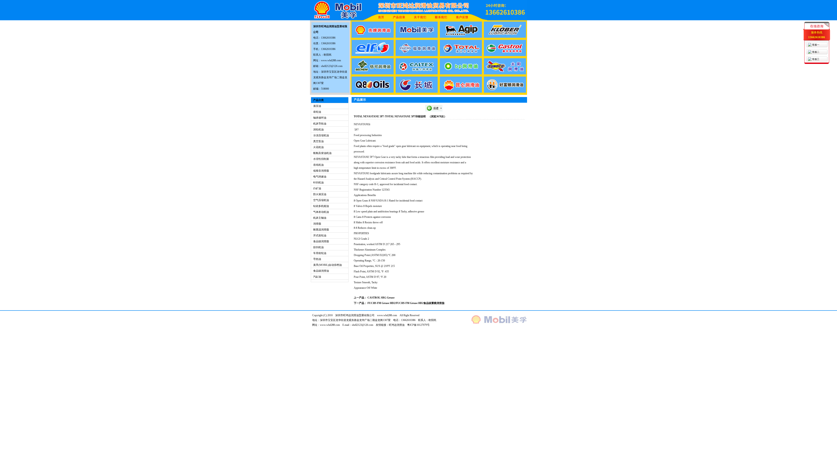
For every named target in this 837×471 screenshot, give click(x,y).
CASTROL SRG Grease (381, 297)
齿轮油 (317, 111)
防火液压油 (319, 194)
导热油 (317, 259)
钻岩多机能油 (321, 206)
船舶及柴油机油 (322, 153)
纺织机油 (318, 247)
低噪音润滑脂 (321, 170)
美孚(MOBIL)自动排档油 (327, 264)
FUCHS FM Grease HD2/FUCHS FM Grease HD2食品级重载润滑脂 (405, 303)
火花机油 (318, 147)
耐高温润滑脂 (321, 229)
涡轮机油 (318, 129)
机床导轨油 (319, 123)
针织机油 (318, 182)
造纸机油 (318, 164)
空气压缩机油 (321, 200)
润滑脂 (317, 223)
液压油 (317, 106)
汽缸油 (317, 276)
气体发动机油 (321, 211)
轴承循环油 (319, 117)
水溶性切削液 (321, 158)
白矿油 (317, 188)
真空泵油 (318, 141)
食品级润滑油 (321, 270)
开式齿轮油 (319, 235)
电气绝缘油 (319, 176)
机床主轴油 (319, 217)
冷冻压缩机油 (321, 135)
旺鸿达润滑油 (397, 324)
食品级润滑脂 (321, 241)
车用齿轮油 (319, 253)
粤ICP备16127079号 (418, 324)
